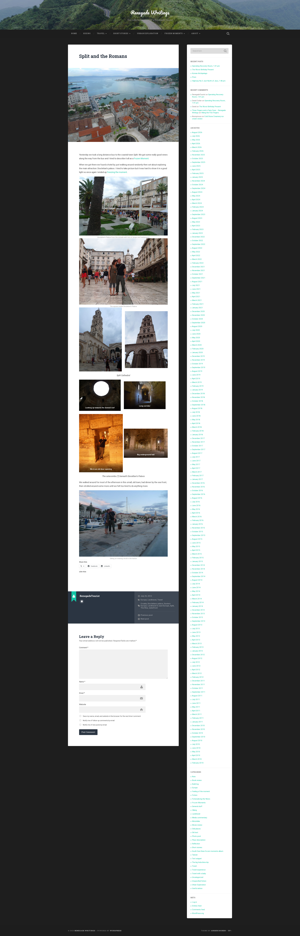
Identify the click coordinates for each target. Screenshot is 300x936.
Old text (195, 832)
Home (74, 33)
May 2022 (196, 252)
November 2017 (198, 442)
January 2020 (197, 352)
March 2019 (197, 382)
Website (82, 704)
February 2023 (198, 229)
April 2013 (196, 640)
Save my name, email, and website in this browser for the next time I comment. (112, 716)
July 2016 (196, 502)
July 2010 (196, 744)
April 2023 (196, 226)
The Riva (144, 608)
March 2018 (197, 427)
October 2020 (197, 319)
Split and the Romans (103, 56)
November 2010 (198, 729)
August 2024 (197, 192)
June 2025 (196, 166)
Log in (194, 902)
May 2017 (196, 464)
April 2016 (196, 513)
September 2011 (198, 692)
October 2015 (197, 532)
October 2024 (197, 185)
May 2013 (196, 636)
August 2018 (197, 408)
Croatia (144, 604)
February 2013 (198, 647)
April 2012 (196, 670)
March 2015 (197, 554)
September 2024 (198, 188)
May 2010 (196, 752)
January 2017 (197, 479)
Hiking (87, 33)
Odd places (196, 829)
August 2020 (197, 326)
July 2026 (196, 136)
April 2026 (196, 143)
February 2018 (198, 431)
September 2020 (198, 323)
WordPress (115, 931)
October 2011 (197, 688)
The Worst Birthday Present (203, 70)
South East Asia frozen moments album (207, 851)
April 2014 (196, 595)
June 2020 (196, 334)
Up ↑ (230, 931)
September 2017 (198, 449)
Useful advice (197, 888)
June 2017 (196, 461)
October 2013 (197, 617)
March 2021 (197, 300)
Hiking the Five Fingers (210, 113)
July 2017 (196, 457)
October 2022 (197, 240)
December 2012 (198, 655)
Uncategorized (197, 877)
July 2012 (196, 662)
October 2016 (197, 490)
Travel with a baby (199, 873)
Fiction (194, 795)
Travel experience (199, 870)
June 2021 (196, 289)
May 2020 (196, 338)
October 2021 (197, 274)
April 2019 (196, 379)
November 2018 (198, 397)
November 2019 (198, 360)
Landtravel (152, 600)
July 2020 (196, 330)
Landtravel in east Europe (158, 606)
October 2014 (197, 573)
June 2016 (196, 505)
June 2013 (196, 632)
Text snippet (197, 859)
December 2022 (198, 237)
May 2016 (196, 509)
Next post (145, 619)
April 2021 (196, 297)
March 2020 (197, 345)
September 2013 (198, 621)
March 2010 (197, 759)
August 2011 (197, 696)
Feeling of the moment (201, 791)
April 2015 (196, 550)
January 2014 (197, 606)
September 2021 (198, 278)
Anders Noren (218, 931)
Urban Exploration (147, 33)
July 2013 (196, 629)
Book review (197, 780)
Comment (83, 648)
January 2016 (197, 524)
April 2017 (196, 468)
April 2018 (196, 423)
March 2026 (197, 147)
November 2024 (198, 181)
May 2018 (196, 420)
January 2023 (197, 233)
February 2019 (198, 386)
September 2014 (198, 576)
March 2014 (197, 599)
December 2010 (198, 725)
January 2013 (197, 651)
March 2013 (197, 643)
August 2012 (197, 658)
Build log (195, 784)
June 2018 (196, 416)
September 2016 (198, 494)
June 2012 (196, 666)
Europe (144, 600)
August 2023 (197, 218)
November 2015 (198, 528)
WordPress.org (198, 913)
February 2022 (198, 263)
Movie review (197, 825)
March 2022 (197, 259)
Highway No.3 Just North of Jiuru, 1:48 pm (208, 81)
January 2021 (197, 308)
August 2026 (197, 132)
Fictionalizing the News (201, 799)
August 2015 (197, 539)
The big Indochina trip (200, 862)
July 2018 (196, 412)
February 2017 (198, 475)
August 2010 (197, 740)
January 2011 (197, 722)
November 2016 (198, 487)
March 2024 (197, 203)
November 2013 (198, 614)
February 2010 (198, 763)
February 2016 (198, 520)
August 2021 (197, 282)
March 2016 (197, 517)
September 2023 (198, 214)
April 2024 (196, 200)
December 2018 (198, 393)
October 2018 (197, 401)
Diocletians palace (155, 604)
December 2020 (198, 311)
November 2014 (198, 569)
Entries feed (196, 906)
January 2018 (197, 435)
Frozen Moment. (141, 158)
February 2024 (198, 207)
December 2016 (198, 483)
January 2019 (197, 390)
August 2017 (197, 453)
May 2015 (196, 546)
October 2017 (197, 446)
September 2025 (198, 162)
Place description (198, 840)
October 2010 (197, 733)
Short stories (120, 33)
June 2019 (196, 375)
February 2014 (198, 602)
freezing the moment (117, 172)
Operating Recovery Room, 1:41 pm (206, 66)
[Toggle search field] (228, 34)
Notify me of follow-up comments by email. (99, 720)
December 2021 (198, 267)
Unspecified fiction (199, 881)
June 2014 (196, 587)
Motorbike (196, 821)
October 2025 (197, 158)
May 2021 (196, 293)
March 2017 (197, 472)
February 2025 (198, 173)
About (194, 33)
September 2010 (198, 737)
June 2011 (196, 703)
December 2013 (198, 610)
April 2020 (196, 341)
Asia (193, 776)
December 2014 (198, 565)
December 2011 (198, 681)
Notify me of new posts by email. (95, 725)
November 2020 (198, 315)
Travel (101, 33)
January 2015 (197, 561)
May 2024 (196, 196)
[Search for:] (209, 51)
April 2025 (196, 170)
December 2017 (198, 438)
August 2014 (197, 580)
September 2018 (198, 405)
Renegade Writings (150, 12)
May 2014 (196, 591)
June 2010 (196, 748)
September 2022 (198, 244)
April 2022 (196, 255)
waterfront (153, 608)
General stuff (197, 806)
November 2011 (198, 684)
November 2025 (198, 155)
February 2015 (198, 558)
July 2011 (196, 699)
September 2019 (198, 367)
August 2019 (197, 371)
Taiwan (195, 855)
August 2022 (197, 248)
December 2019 (198, 356)
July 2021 (196, 285)
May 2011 (196, 707)
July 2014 (196, 584)
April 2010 (196, 755)
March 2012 (197, 673)
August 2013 (197, 625)
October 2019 (197, 364)
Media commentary (199, 818)
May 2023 (196, 222)
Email (82, 693)
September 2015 (198, 535)
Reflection (196, 844)
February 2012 (198, 677)
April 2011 (196, 711)
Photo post (196, 836)
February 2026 (198, 151)
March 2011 (197, 714)
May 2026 (196, 140)
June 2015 (196, 543)
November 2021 (198, 270)
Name (82, 682)
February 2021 (198, 304)
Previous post (147, 615)
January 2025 (197, 177)
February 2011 (198, 718)
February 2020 (198, 349)
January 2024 (197, 211)
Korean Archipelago (199, 73)
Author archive (82, 601)
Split (172, 606)
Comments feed (198, 910)
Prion (194, 77)
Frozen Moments (174, 33)
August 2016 (197, 498)
